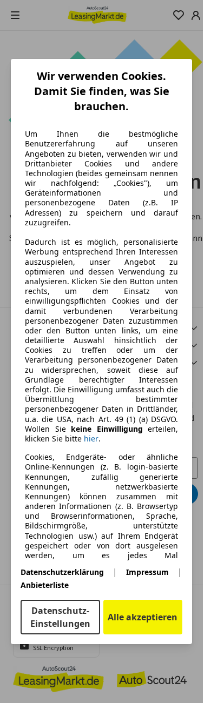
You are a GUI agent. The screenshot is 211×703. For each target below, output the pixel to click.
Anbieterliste (45, 585)
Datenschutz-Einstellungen (60, 617)
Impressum (147, 572)
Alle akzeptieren (142, 617)
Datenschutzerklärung (62, 572)
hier (91, 439)
